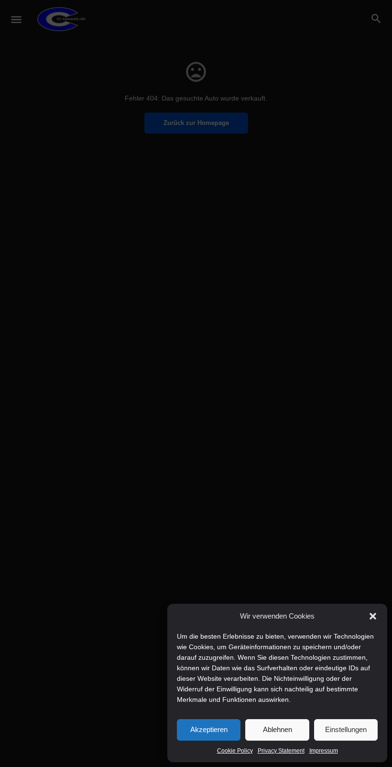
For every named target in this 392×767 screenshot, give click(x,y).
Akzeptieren (209, 729)
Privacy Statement (281, 750)
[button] (373, 616)
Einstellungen (346, 729)
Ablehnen (277, 729)
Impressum (323, 750)
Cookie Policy (235, 750)
